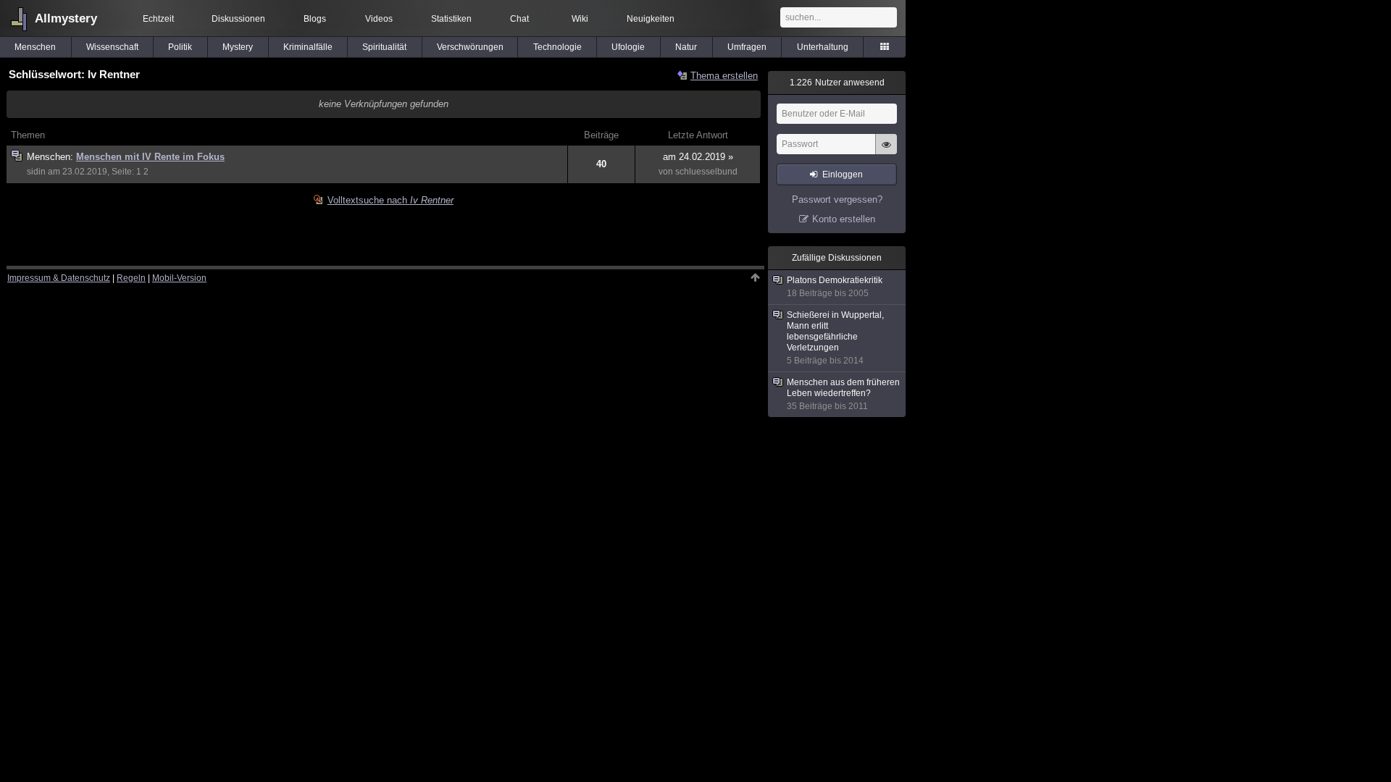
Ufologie (628, 47)
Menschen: (51, 156)
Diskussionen (238, 19)
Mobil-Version (179, 278)
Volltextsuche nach (390, 200)
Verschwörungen (470, 47)
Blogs (315, 19)
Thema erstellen (724, 75)
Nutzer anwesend (837, 82)
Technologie (557, 47)
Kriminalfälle (308, 47)
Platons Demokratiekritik (834, 286)
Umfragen (746, 47)
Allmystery (66, 18)
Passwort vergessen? (837, 199)
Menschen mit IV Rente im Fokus (150, 156)
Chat (519, 19)
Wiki (580, 19)
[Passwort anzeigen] (886, 152)
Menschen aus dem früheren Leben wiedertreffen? (843, 394)
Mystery (237, 47)
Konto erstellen (843, 219)
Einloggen (842, 174)
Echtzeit (158, 19)
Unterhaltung (822, 47)
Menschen (35, 47)
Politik (180, 47)
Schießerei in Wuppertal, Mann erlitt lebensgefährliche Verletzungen (835, 338)
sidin (36, 171)
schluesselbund (706, 171)
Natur (686, 47)
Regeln (131, 278)
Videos (379, 19)
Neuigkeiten (650, 19)
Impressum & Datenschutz (58, 278)
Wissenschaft (112, 47)
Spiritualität (384, 47)
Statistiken (451, 19)
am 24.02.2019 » (698, 156)
